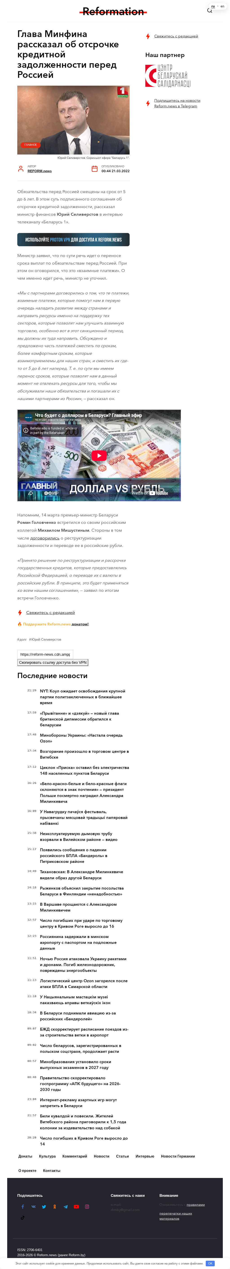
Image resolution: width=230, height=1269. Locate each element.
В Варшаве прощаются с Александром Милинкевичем (78, 907)
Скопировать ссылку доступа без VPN (52, 662)
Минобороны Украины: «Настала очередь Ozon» (81, 738)
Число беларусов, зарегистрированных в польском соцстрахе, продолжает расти (80, 1048)
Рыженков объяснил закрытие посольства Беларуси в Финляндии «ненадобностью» (82, 891)
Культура (47, 1156)
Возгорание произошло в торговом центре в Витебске (84, 754)
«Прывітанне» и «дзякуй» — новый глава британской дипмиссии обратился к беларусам (79, 719)
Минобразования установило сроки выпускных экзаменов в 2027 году (75, 1065)
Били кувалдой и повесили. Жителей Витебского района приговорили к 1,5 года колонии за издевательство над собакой (83, 1122)
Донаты (25, 1156)
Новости (101, 1156)
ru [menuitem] (213, 6)
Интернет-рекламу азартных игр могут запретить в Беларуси (78, 1103)
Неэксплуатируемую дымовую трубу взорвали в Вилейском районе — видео (78, 836)
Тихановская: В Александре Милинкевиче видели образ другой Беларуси (81, 875)
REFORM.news (40, 171)
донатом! (80, 624)
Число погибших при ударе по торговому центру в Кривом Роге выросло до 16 (81, 923)
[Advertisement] (179, 146)
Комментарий (74, 1156)
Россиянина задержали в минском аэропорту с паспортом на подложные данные (78, 942)
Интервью (145, 1156)
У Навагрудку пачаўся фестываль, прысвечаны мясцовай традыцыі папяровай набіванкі (84, 818)
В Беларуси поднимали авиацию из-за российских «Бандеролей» (78, 1016)
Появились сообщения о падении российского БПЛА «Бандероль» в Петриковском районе (73, 856)
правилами (196, 1205)
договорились (45, 538)
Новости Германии (178, 1156)
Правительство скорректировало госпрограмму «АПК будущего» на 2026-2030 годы (80, 1084)
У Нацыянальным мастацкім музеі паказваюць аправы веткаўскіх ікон (75, 1000)
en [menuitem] (222, 6)
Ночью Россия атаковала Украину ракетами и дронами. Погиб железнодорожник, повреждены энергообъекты (83, 965)
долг (23, 639)
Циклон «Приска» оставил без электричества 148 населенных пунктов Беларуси (84, 770)
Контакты (51, 1171)
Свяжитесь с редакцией (50, 612)
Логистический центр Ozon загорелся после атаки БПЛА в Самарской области (84, 984)
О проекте (27, 1171)
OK (210, 1263)
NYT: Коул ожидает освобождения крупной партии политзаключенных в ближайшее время (82, 697)
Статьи (122, 1156)
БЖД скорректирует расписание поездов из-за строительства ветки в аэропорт (84, 1032)
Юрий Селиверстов (46, 639)
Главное (30, 144)
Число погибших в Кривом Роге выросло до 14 (84, 1141)
